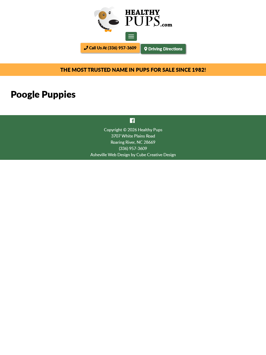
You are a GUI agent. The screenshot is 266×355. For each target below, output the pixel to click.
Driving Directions (165, 49)
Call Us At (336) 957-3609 (112, 48)
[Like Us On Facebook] (132, 120)
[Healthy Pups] (133, 19)
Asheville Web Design (110, 154)
